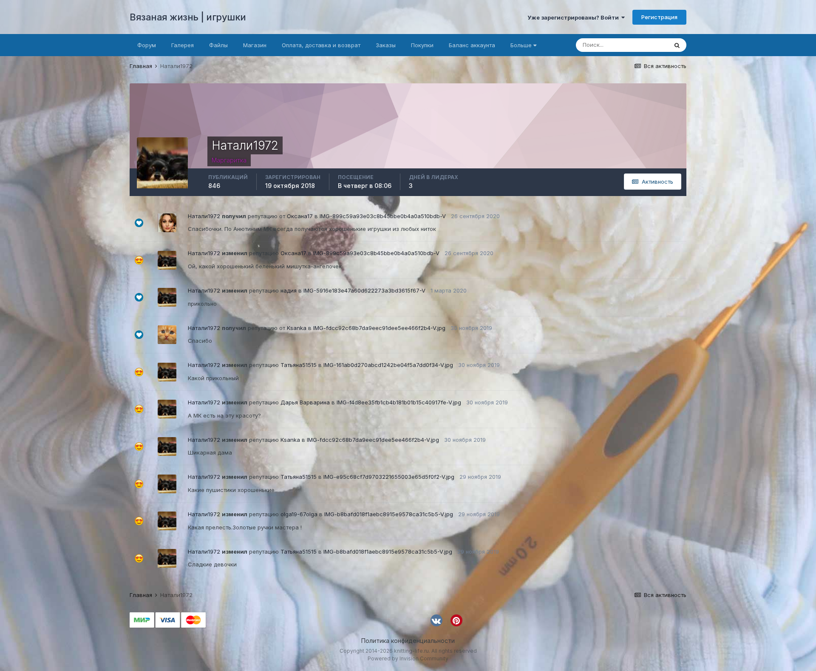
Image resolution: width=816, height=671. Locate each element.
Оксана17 (300, 216)
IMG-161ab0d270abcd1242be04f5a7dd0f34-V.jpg (388, 364)
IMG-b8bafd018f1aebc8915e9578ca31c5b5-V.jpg (388, 514)
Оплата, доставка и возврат (321, 45)
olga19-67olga (298, 514)
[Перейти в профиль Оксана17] (167, 222)
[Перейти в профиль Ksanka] (167, 334)
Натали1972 (204, 216)
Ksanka (296, 327)
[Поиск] (677, 45)
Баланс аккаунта (472, 45)
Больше (521, 45)
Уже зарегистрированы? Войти (574, 17)
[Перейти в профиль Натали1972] (167, 260)
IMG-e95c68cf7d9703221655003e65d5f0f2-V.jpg (388, 476)
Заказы (386, 45)
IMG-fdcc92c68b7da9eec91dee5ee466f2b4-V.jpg (379, 327)
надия (288, 290)
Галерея (182, 45)
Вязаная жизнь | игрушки (188, 17)
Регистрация (659, 17)
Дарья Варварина (305, 402)
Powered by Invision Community (408, 658)
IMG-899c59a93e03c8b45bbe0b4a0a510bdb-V (383, 216)
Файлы (218, 45)
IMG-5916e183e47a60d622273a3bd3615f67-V (364, 290)
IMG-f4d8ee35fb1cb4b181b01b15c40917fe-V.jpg (399, 402)
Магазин (254, 45)
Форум (146, 45)
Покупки (422, 45)
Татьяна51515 (298, 364)
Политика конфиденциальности (408, 640)
